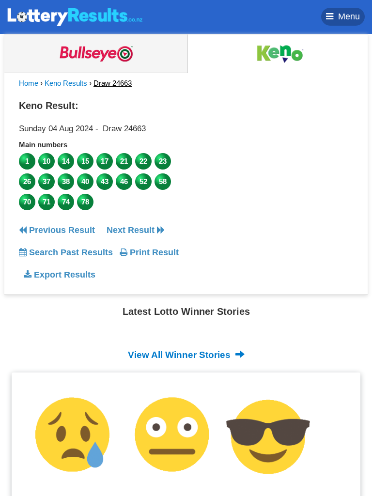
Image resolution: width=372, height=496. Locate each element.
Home (28, 83)
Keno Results (66, 83)
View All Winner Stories (180, 355)
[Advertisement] (274, 157)
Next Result (132, 230)
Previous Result (61, 230)
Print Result (153, 252)
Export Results (63, 274)
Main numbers (43, 144)
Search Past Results (70, 252)
